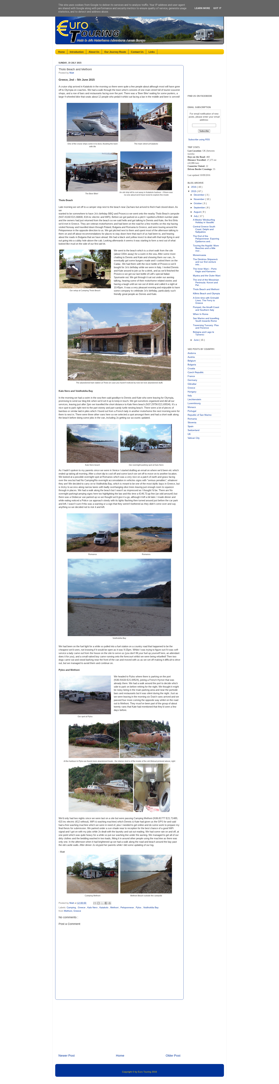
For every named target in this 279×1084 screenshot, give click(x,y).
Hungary (192, 392)
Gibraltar (192, 384)
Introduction (77, 51)
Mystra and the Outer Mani (206, 275)
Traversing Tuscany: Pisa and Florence (206, 326)
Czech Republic (196, 372)
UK (189, 434)
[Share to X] (102, 903)
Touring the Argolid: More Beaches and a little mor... (206, 248)
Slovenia (192, 422)
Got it (217, 8)
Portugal (192, 411)
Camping (72, 907)
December (199, 195)
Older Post (173, 1055)
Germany (192, 380)
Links (152, 51)
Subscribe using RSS (199, 139)
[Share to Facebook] (106, 903)
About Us (94, 51)
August (198, 212)
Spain (190, 426)
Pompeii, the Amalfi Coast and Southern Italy (206, 308)
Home (61, 51)
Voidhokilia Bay (151, 907)
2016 (194, 187)
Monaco (192, 407)
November (199, 199)
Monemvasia (199, 255)
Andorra (192, 353)
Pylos (139, 907)
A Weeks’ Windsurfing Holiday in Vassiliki (204, 221)
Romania (192, 419)
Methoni (114, 907)
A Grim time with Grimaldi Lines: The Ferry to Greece (206, 300)
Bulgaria (192, 364)
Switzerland (193, 430)
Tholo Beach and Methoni (206, 289)
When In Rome (200, 314)
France (191, 376)
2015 (194, 191)
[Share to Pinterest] (109, 903)
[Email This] (94, 903)
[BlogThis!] (98, 903)
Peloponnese (127, 907)
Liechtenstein (194, 399)
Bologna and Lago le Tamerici (203, 333)
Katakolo (104, 907)
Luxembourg (194, 403)
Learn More (202, 8)
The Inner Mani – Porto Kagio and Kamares (205, 270)
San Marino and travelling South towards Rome (206, 319)
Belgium (192, 361)
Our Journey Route (115, 51)
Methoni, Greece (72, 911)
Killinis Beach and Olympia (206, 293)
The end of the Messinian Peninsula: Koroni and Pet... (206, 282)
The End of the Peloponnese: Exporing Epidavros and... (206, 239)
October (198, 203)
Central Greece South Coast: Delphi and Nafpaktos (204, 229)
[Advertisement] (119, 1026)
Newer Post (66, 1055)
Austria (191, 357)
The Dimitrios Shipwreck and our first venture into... (205, 262)
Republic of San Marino (200, 415)
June (196, 340)
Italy (190, 395)
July (196, 216)
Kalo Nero (92, 907)
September (200, 207)
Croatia (191, 368)
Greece (82, 907)
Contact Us (137, 51)
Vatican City (194, 438)
